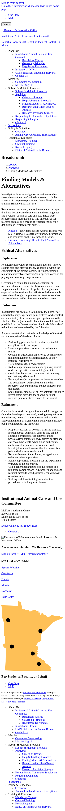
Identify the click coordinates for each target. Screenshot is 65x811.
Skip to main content (12, 2)
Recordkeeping (23, 803)
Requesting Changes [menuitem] (26, 119)
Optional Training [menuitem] (25, 143)
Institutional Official (26, 726)
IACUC (12, 164)
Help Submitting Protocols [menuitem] (36, 100)
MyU (11, 18)
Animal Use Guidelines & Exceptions (36, 791)
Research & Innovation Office (20, 30)
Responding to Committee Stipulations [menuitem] (36, 116)
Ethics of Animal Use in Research (33, 806)
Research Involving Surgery (37, 769)
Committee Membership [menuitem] (28, 81)
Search (6, 24)
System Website (10, 567)
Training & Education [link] (20, 137)
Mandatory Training (26, 797)
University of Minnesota (34, 692)
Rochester (6, 590)
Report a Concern (11, 41)
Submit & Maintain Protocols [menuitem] (31, 91)
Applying (13, 167)
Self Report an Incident (34, 41)
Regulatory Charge (32, 716)
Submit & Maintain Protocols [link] (24, 88)
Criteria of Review (32, 753)
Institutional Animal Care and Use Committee (26, 36)
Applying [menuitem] (20, 94)
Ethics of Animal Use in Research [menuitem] (33, 150)
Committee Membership (28, 738)
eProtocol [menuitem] (20, 122)
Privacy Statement (32, 698)
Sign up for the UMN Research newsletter (24, 553)
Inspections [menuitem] (14, 125)
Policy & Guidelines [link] (19, 128)
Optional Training (25, 800)
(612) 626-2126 (28, 525)
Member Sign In (24, 741)
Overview (20, 788)
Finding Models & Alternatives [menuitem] (39, 103)
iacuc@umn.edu (10, 525)
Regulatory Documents (34, 722)
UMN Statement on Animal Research (35, 729)
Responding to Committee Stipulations (36, 772)
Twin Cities (7, 596)
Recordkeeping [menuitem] (23, 147)
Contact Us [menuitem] (21, 75)
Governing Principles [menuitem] (33, 63)
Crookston (7, 573)
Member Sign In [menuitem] (24, 85)
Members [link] (13, 78)
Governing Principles (33, 719)
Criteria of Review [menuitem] (32, 97)
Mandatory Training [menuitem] (26, 140)
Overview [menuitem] (20, 131)
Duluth (5, 579)
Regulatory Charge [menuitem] (32, 60)
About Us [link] (13, 50)
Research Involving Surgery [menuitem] (37, 112)
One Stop (13, 14)
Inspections (14, 781)
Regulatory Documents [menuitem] (34, 66)
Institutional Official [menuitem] (26, 69)
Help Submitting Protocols (36, 757)
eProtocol (20, 778)
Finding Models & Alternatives (39, 760)
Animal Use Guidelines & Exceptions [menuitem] (36, 134)
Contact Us (53, 41)
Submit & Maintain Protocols (31, 747)
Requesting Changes (26, 775)
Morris (5, 585)
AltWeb (12, 230)
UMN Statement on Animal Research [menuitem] (35, 72)
